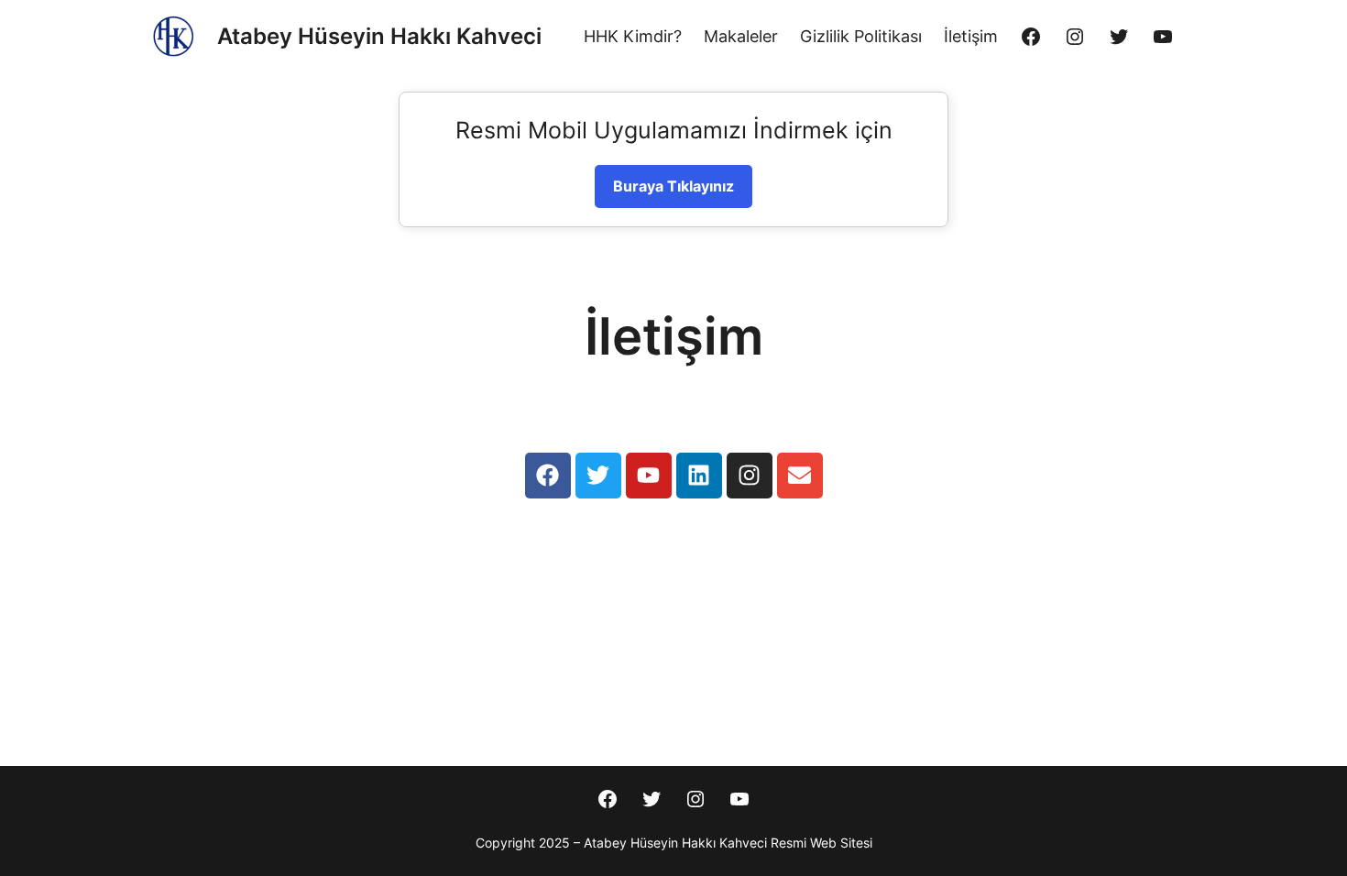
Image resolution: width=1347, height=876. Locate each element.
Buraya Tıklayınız (673, 186)
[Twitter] (1119, 37)
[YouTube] (1163, 37)
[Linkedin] (699, 475)
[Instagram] (1075, 37)
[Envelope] (800, 475)
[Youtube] (649, 475)
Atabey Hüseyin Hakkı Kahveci (379, 36)
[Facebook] (1031, 37)
